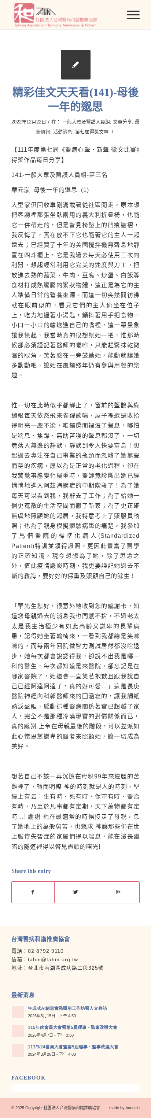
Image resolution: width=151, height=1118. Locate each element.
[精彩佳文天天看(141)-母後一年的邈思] (76, 64)
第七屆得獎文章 (91, 131)
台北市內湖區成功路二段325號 (66, 968)
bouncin (133, 1108)
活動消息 (62, 131)
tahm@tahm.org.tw (53, 959)
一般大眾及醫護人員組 (86, 122)
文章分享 (122, 122)
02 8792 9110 (46, 951)
